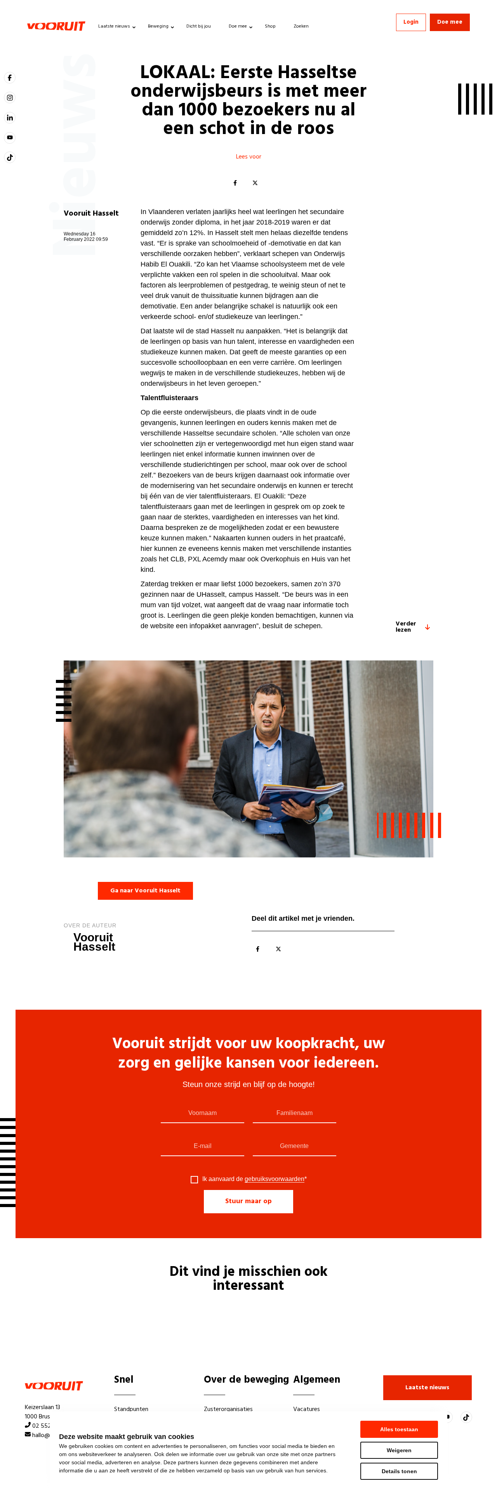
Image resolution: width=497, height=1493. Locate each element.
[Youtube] (10, 138)
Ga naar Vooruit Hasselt (145, 891)
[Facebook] (235, 183)
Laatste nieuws (114, 26)
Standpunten (131, 1409)
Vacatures (306, 1409)
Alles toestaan (399, 1429)
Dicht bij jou (198, 26)
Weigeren (399, 1450)
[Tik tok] (10, 157)
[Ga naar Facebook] (10, 78)
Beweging (158, 26)
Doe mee (238, 26)
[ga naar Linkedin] (10, 118)
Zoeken (301, 26)
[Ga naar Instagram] (10, 97)
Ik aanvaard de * (254, 1179)
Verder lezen (406, 627)
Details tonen (399, 1471)
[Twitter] (255, 183)
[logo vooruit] (56, 26)
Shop (270, 26)
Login (411, 22)
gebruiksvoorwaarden (274, 1179)
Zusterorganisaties (228, 1409)
